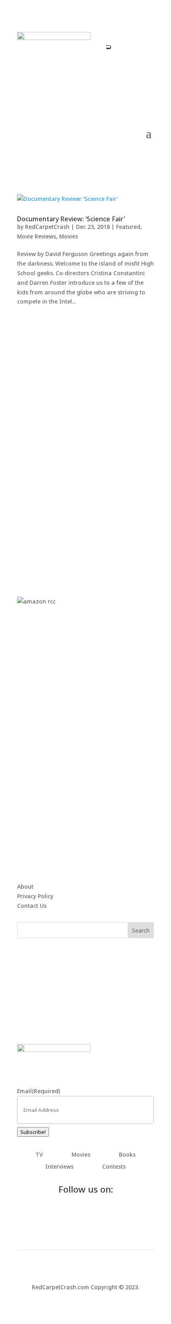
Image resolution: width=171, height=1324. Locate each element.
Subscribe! (33, 1131)
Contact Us (32, 905)
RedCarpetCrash (47, 226)
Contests (114, 1167)
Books (127, 1155)
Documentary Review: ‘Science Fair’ (71, 218)
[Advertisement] (85, 443)
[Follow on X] (135, 38)
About (25, 886)
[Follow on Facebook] (119, 38)
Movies (68, 236)
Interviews (59, 1167)
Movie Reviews (36, 236)
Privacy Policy (35, 896)
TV (39, 1155)
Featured (128, 226)
